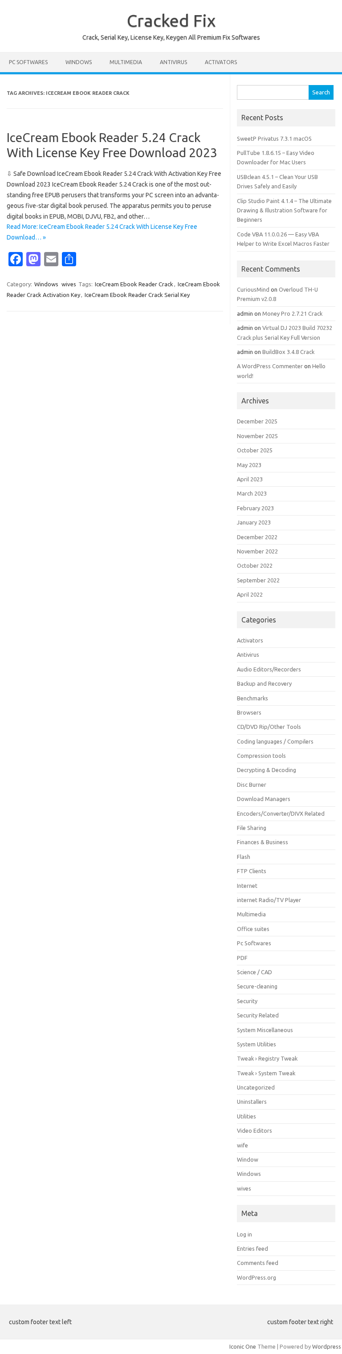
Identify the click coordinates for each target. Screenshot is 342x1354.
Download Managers (263, 799)
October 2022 (255, 565)
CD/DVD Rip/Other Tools (269, 727)
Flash (243, 857)
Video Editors (254, 1130)
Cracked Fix (171, 20)
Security (247, 1001)
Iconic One (242, 1346)
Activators (221, 62)
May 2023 (249, 465)
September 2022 (258, 580)
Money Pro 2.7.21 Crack (292, 313)
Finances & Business (262, 842)
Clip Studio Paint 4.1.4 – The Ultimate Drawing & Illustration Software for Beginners (284, 210)
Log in (244, 1234)
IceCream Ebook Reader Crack (134, 284)
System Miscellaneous (265, 1030)
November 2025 (257, 436)
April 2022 (250, 594)
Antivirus (173, 62)
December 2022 (257, 537)
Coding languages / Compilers (275, 741)
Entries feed (252, 1248)
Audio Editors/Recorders (269, 669)
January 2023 (254, 522)
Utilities (246, 1116)
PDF (242, 958)
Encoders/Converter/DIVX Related (281, 813)
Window (247, 1159)
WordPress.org (256, 1277)
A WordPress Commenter (270, 366)
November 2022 (257, 551)
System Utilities (256, 1044)
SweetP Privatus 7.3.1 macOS (274, 138)
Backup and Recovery (264, 683)
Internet (247, 885)
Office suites (253, 929)
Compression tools (261, 755)
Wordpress (326, 1346)
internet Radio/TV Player (269, 900)
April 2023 (250, 479)
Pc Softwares (28, 62)
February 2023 (255, 508)
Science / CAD (254, 972)
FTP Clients (251, 871)
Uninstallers (252, 1101)
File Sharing (251, 828)
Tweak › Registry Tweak (267, 1058)
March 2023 (252, 493)
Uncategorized (256, 1087)
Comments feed (257, 1263)
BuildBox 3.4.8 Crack (288, 352)
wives (68, 284)
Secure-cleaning (257, 986)
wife (242, 1145)
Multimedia (126, 62)
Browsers (249, 712)
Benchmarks (252, 698)
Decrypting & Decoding (266, 770)
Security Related (258, 1015)
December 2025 (257, 421)
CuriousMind (253, 289)
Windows (78, 62)
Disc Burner (251, 784)
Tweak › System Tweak (266, 1073)
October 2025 (255, 450)
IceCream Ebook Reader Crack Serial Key (137, 295)
